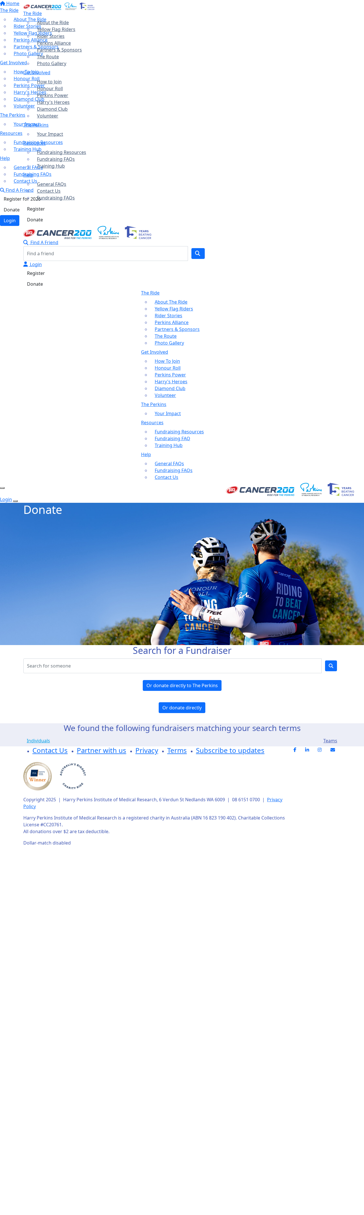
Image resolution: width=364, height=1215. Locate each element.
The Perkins (36, 125)
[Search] (198, 253)
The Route (48, 56)
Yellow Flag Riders (56, 29)
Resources (34, 143)
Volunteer (47, 116)
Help (28, 175)
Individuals (38, 741)
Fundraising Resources (61, 152)
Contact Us (49, 191)
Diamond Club (52, 109)
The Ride (32, 13)
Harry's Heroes (53, 102)
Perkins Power (52, 95)
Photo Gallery (51, 63)
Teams (330, 741)
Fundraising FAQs (56, 159)
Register (36, 209)
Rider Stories (51, 36)
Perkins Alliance (54, 43)
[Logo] (58, 6)
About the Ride (53, 22)
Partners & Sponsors (59, 50)
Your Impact (50, 134)
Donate (35, 220)
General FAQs (51, 184)
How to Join (49, 82)
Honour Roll (50, 88)
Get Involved (36, 72)
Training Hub (51, 166)
